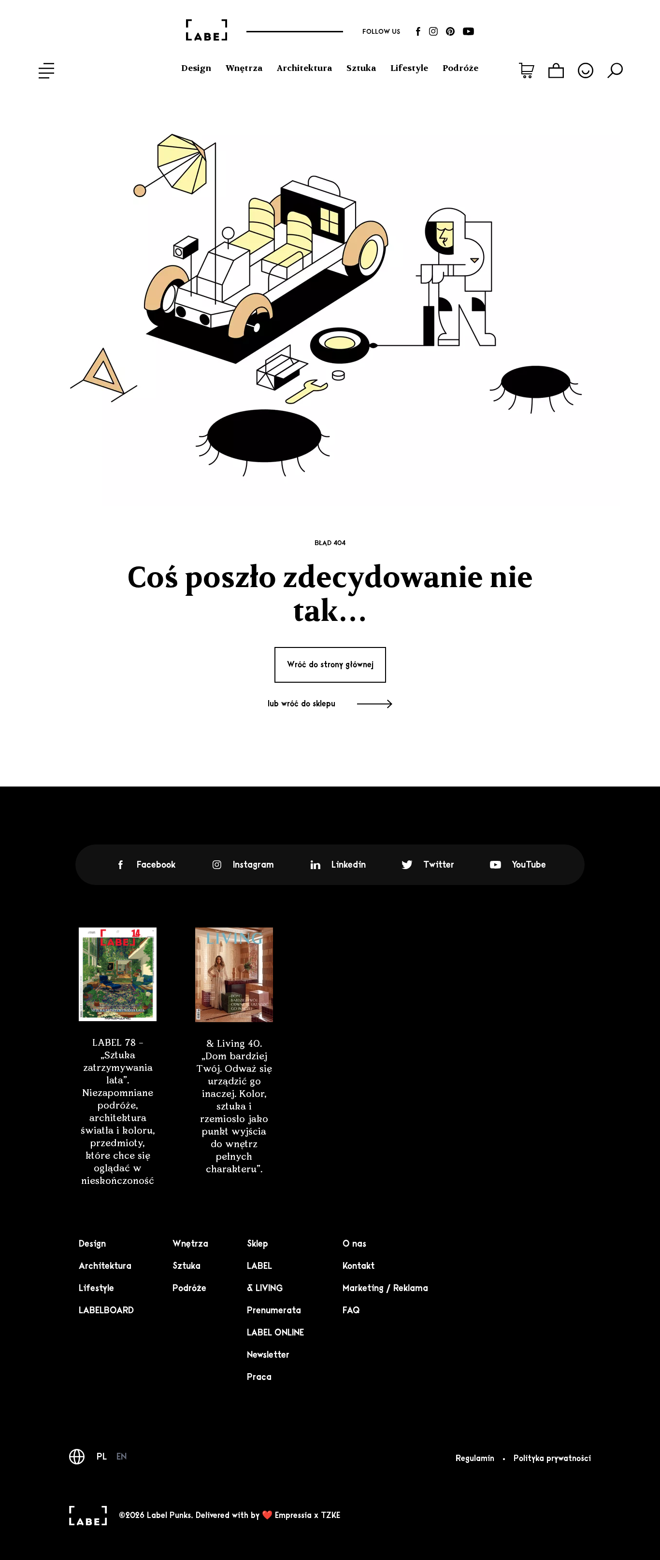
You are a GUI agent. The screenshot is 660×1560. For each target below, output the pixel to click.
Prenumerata (274, 1310)
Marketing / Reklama (385, 1288)
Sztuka (361, 68)
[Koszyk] (556, 70)
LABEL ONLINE (275, 1332)
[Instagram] (433, 31)
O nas (354, 1243)
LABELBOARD (106, 1310)
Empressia (293, 1515)
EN (121, 1456)
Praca (259, 1377)
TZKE (330, 1515)
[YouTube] (468, 31)
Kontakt (358, 1266)
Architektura (304, 68)
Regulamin (475, 1458)
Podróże (460, 68)
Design (196, 68)
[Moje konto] (585, 70)
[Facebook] (418, 31)
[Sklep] (527, 70)
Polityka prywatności (552, 1458)
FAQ (351, 1310)
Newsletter (268, 1354)
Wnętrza (244, 68)
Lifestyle (409, 68)
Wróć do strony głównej (330, 665)
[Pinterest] (450, 31)
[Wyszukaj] (615, 70)
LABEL (259, 1266)
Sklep (257, 1243)
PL (102, 1456)
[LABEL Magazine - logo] (206, 31)
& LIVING (265, 1288)
